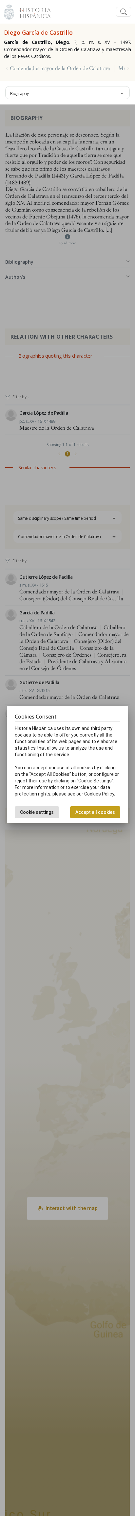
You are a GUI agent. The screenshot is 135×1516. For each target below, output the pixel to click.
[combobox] (67, 92)
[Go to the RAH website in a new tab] (9, 11)
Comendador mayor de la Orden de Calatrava (60, 68)
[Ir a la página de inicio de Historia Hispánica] (32, 11)
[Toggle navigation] (123, 12)
